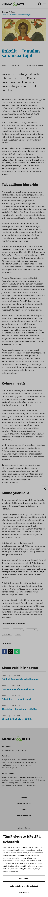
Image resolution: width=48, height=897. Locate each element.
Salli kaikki (24, 879)
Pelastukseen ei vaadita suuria (17, 699)
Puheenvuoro (24, 803)
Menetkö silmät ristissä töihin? (17, 719)
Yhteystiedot (24, 828)
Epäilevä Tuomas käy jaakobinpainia (20, 679)
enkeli (6, 630)
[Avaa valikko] (44, 4)
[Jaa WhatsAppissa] (17, 651)
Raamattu (7, 634)
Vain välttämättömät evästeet (24, 886)
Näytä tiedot (24, 892)
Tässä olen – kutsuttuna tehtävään (19, 709)
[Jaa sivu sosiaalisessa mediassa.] (45, 489)
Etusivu (5, 12)
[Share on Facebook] (4, 651)
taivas (18, 634)
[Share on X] (10, 651)
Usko (12, 12)
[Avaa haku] (39, 4)
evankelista (18, 630)
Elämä (4, 675)
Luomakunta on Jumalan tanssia (18, 689)
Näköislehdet (24, 815)
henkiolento (32, 630)
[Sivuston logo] (13, 4)
